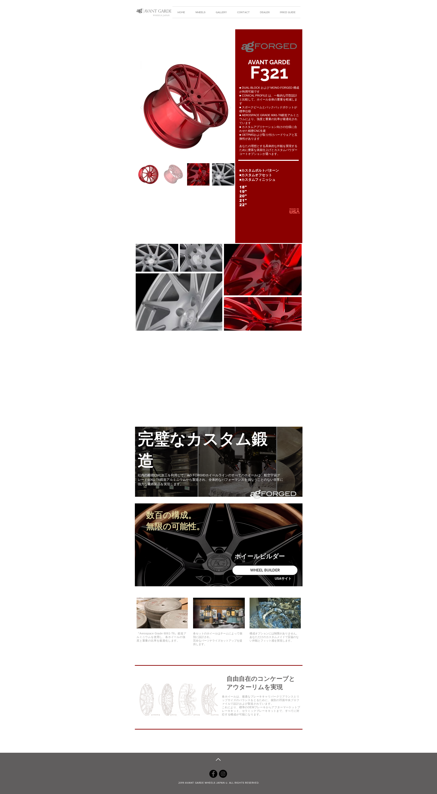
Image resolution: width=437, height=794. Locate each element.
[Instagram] (223, 774)
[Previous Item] (141, 107)
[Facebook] (213, 774)
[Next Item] (229, 107)
